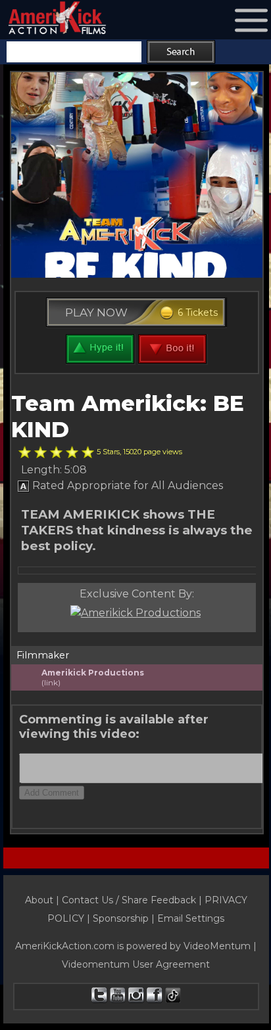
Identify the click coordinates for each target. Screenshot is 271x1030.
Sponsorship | (125, 918)
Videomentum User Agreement (136, 964)
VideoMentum (217, 946)
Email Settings (190, 918)
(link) (51, 682)
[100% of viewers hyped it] (25, 452)
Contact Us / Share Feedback (129, 900)
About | (43, 900)
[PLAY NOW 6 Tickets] (136, 328)
